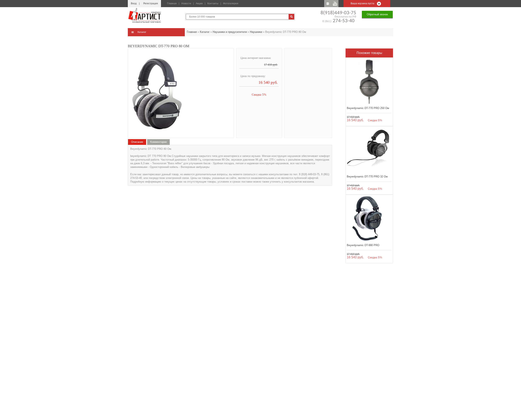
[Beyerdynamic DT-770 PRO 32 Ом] (369, 149)
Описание (137, 141)
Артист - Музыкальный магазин (145, 15)
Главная (172, 3)
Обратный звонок (377, 14)
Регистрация (150, 3)
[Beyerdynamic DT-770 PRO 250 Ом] (369, 81)
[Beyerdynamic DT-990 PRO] (369, 218)
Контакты (212, 3)
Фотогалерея (230, 3)
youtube (334, 3)
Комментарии (158, 141)
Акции (199, 3)
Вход (134, 3)
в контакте (327, 3)
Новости (186, 3)
